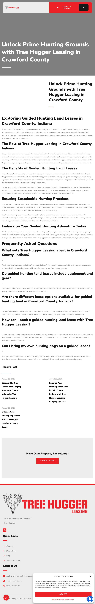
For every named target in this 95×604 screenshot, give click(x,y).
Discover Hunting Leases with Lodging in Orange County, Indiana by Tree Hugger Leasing (11, 390)
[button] (90, 576)
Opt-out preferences (58, 600)
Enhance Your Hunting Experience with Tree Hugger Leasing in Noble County (11, 419)
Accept (63, 594)
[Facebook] (4, 530)
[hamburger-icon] (43, 7)
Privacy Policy (69, 600)
